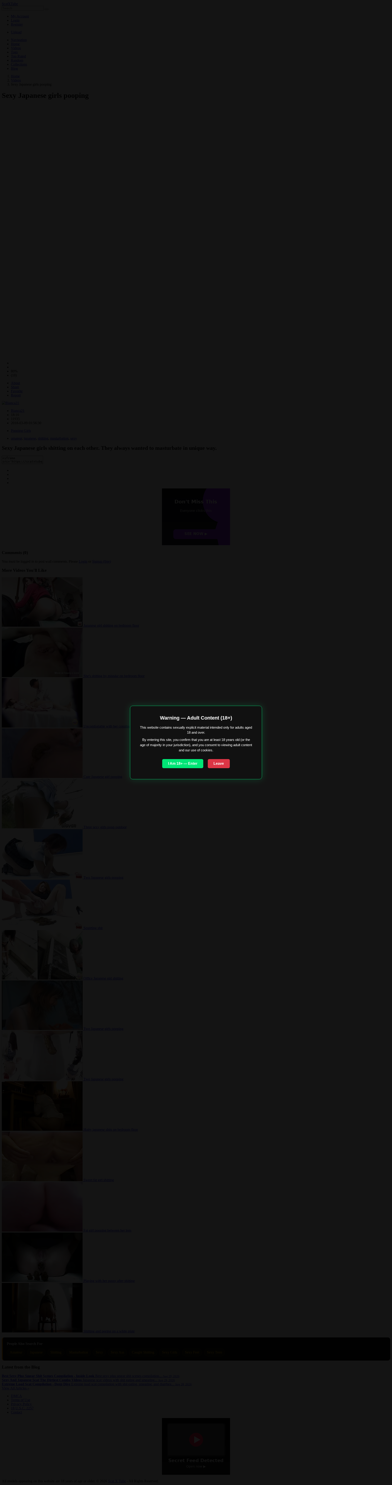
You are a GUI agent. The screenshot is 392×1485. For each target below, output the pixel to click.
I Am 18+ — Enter (182, 763)
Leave (218, 763)
